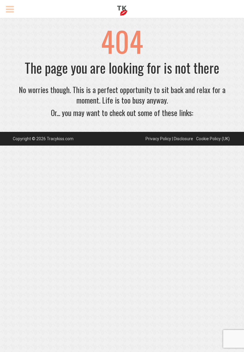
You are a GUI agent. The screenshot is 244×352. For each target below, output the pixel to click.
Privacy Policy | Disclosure (169, 138)
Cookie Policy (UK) (213, 138)
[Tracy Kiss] (122, 10)
